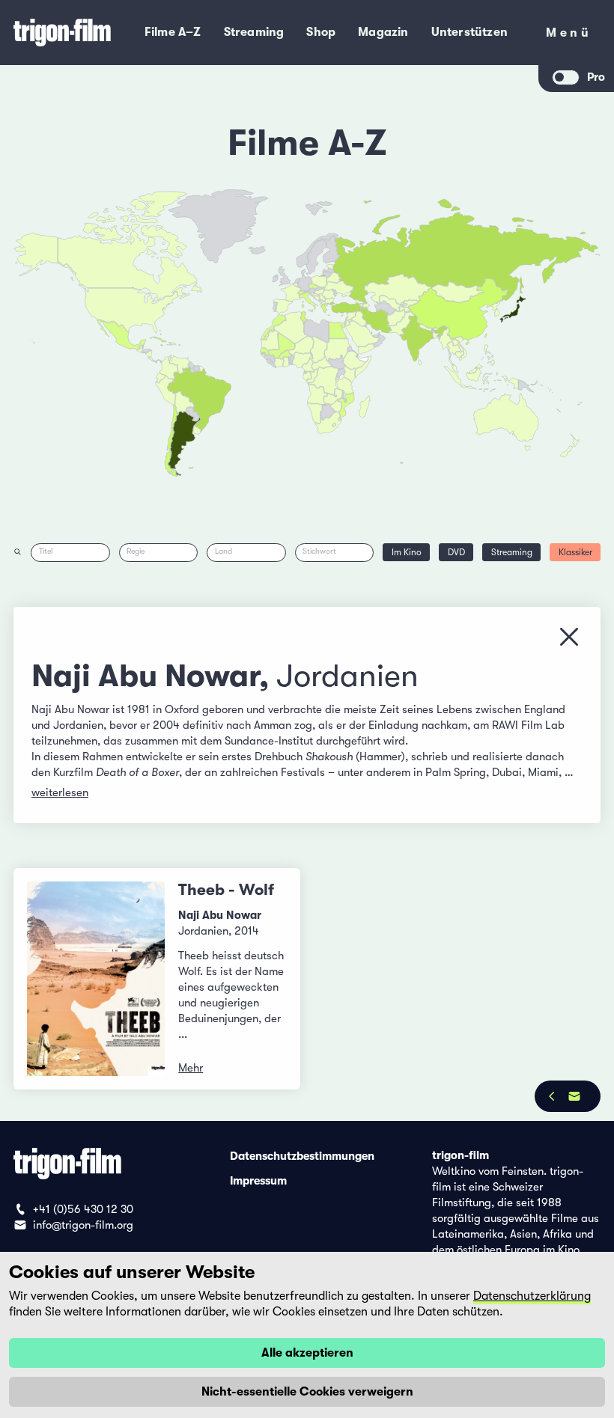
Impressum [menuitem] (258, 1180)
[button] (435, 335)
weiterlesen (59, 792)
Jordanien (347, 676)
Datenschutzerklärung (532, 1296)
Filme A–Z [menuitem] (173, 32)
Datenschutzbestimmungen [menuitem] (302, 1155)
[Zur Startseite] (63, 32)
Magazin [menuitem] (383, 32)
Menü (569, 35)
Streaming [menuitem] (254, 32)
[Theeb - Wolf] (96, 978)
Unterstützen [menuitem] (469, 32)
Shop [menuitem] (320, 32)
